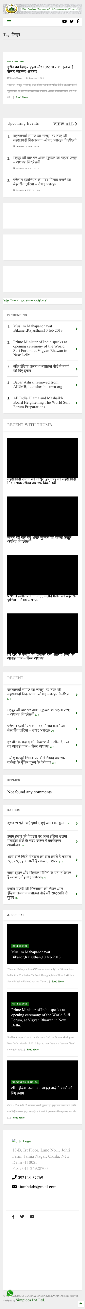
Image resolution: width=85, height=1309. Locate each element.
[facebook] (78, 21)
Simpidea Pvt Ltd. (30, 1300)
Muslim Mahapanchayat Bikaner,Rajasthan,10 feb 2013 (36, 954)
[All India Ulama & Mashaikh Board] (42, 13)
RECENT (15, 678)
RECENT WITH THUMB (29, 425)
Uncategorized (16, 61)
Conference (19, 946)
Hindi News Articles (25, 1082)
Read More (22, 97)
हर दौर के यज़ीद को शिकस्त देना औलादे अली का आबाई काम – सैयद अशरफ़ (41, 656)
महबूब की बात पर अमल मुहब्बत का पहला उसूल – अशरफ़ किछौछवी (40, 539)
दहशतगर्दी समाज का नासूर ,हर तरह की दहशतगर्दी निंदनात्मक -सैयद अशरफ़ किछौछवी (41, 481)
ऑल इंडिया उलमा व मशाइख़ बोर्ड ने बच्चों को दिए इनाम (41, 1091)
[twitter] (72, 21)
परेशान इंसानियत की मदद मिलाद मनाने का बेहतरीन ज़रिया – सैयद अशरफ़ (42, 598)
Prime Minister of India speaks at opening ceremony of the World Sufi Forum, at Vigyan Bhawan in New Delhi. (40, 1017)
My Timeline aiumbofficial (25, 301)
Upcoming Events (23, 123)
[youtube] (64, 21)
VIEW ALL (64, 124)
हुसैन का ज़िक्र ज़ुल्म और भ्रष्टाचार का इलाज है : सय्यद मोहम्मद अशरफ (41, 70)
